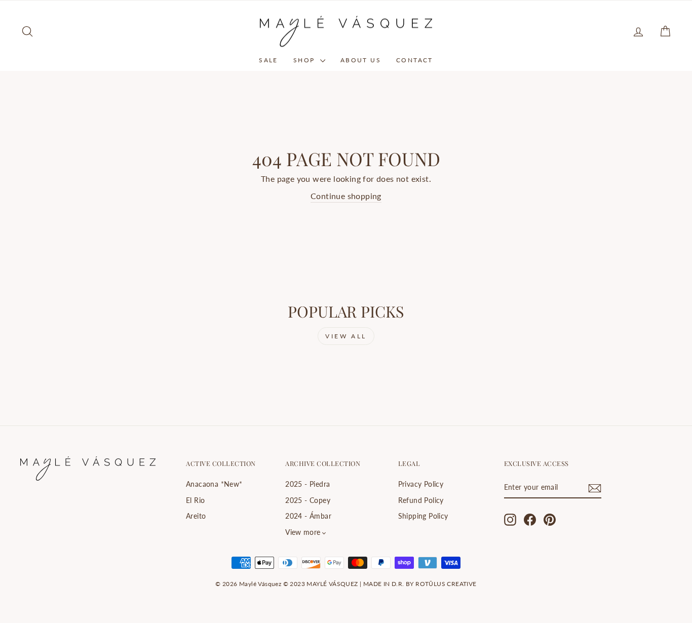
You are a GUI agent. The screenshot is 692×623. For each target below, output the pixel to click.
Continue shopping (346, 196)
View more (302, 532)
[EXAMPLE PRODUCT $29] (97, 375)
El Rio (195, 500)
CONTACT (414, 60)
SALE (268, 60)
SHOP (305, 60)
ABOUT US (360, 60)
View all (346, 336)
